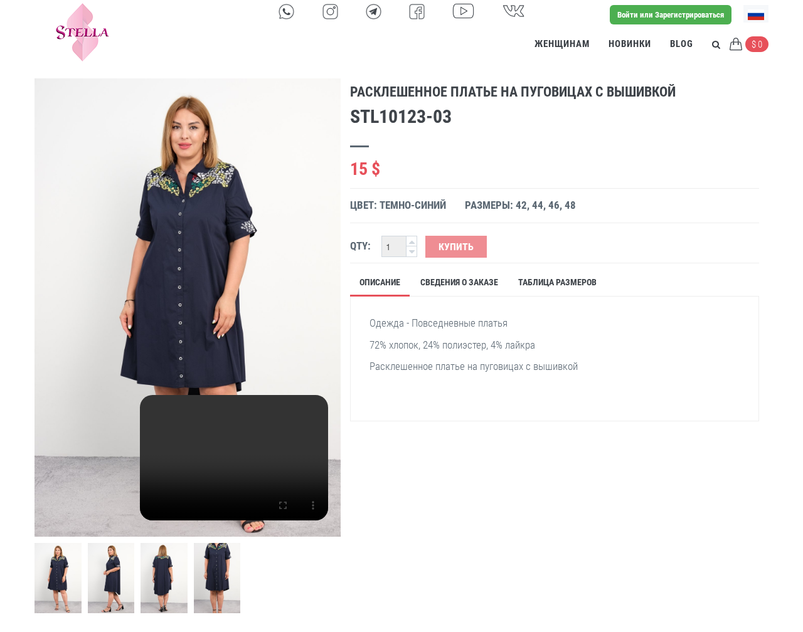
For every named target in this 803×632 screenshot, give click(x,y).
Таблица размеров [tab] (557, 282)
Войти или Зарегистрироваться (670, 14)
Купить (456, 247)
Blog (681, 44)
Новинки (630, 44)
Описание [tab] (379, 282)
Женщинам (562, 44)
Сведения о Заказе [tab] (459, 282)
